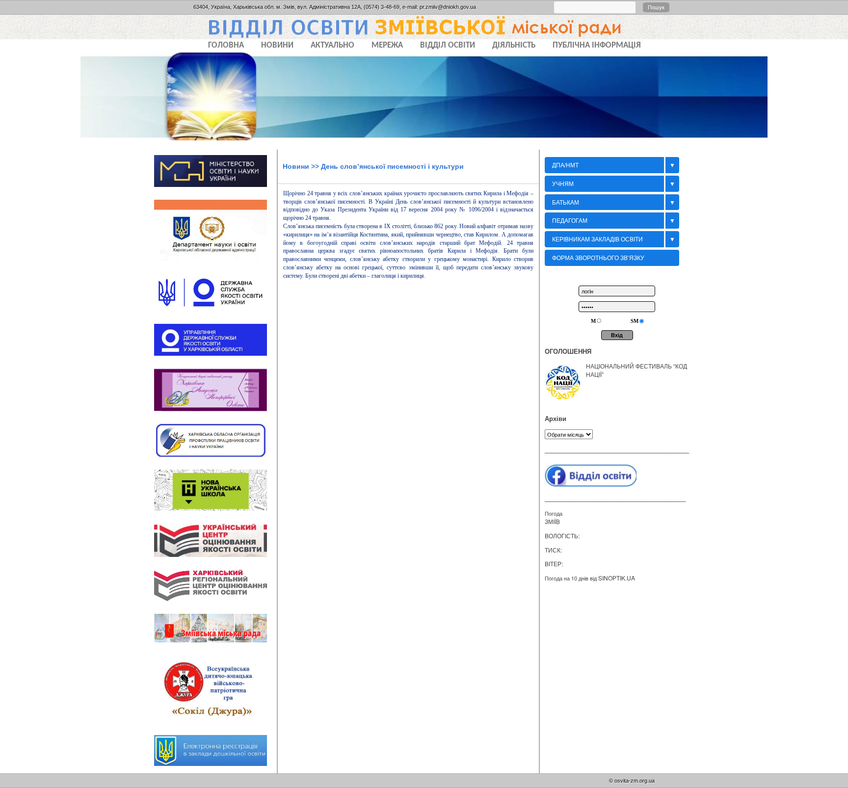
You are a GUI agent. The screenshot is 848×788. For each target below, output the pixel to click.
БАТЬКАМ (565, 202)
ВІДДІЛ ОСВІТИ (447, 45)
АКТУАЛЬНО (332, 45)
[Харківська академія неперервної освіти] (215, 414)
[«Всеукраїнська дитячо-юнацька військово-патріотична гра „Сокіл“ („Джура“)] (215, 726)
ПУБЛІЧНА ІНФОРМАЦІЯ (597, 45)
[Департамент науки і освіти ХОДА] (215, 263)
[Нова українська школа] (215, 514)
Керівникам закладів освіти (597, 239)
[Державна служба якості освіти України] (215, 314)
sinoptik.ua (616, 578)
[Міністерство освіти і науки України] (215, 190)
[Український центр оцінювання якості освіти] (215, 560)
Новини (296, 166)
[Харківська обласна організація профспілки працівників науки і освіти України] (215, 460)
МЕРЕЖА (387, 45)
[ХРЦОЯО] (215, 604)
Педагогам (569, 220)
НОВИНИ (277, 45)
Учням (563, 183)
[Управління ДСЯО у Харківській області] (215, 359)
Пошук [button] (656, 7)
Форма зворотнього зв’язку (598, 257)
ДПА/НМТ (565, 164)
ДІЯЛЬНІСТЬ (513, 45)
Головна (226, 45)
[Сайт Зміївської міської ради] (215, 646)
